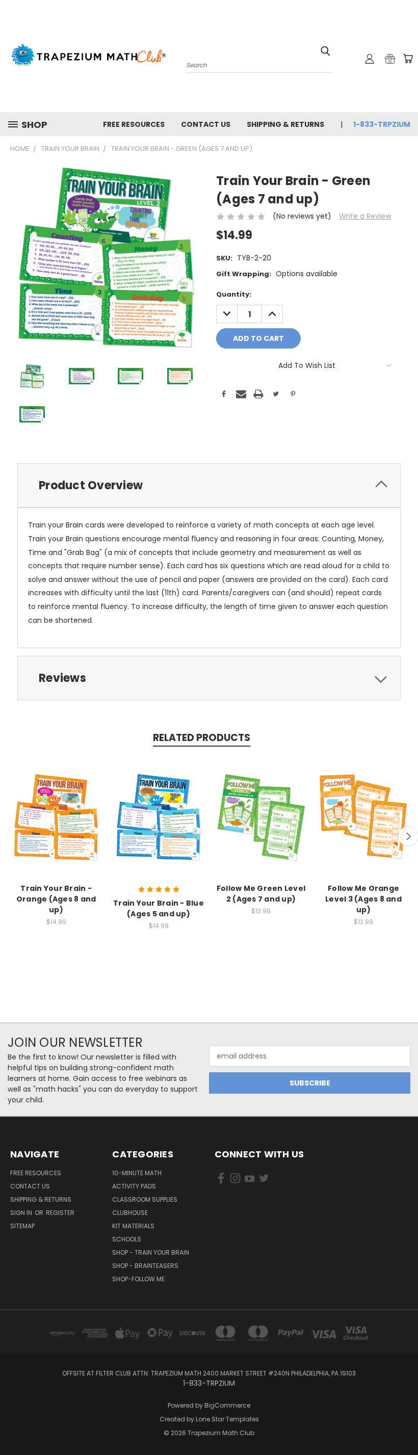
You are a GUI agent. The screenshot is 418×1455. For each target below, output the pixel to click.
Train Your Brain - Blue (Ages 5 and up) (158, 908)
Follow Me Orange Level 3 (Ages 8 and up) (363, 899)
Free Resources (134, 124)
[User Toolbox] (369, 59)
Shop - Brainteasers (145, 1265)
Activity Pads (134, 1186)
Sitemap (22, 1226)
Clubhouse (130, 1212)
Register (60, 1212)
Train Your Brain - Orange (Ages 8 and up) (56, 899)
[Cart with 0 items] (408, 59)
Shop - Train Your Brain (150, 1252)
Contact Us (205, 124)
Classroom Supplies (144, 1199)
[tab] (209, 485)
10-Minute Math (137, 1173)
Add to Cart (56, 825)
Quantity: (233, 294)
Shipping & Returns (285, 124)
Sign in (22, 1212)
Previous (402, 1423)
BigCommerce (227, 1405)
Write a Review (365, 216)
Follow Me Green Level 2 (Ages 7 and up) (261, 893)
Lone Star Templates (227, 1419)
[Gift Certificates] (390, 59)
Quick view (56, 806)
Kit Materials (133, 1226)
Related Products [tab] (201, 738)
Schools (126, 1239)
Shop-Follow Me (138, 1279)
